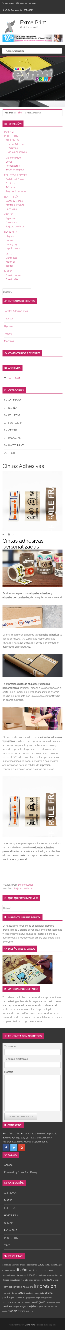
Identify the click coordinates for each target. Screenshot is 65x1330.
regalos (40, 1302)
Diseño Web (12, 279)
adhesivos (6, 1265)
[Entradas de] (5, 534)
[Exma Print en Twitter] (13, 1147)
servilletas (8, 1306)
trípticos (22, 1311)
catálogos (57, 1265)
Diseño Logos (13, 275)
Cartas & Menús (14, 201)
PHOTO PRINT (12, 136)
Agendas (10, 218)
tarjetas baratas (43, 1307)
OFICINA (8, 214)
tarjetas (32, 1306)
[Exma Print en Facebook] (6, 1147)
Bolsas (9, 240)
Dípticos (10, 183)
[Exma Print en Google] (21, 1147)
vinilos (30, 1311)
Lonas (9, 161)
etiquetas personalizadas (35, 1280)
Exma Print (30, 1325)
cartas (41, 1264)
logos (21, 1292)
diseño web (21, 1275)
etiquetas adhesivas (44, 1275)
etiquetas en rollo (17, 1280)
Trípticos (10, 187)
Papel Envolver (14, 248)
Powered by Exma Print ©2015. (21, 1172)
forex (57, 1280)
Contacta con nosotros (21, 1116)
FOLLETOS (14, 415)
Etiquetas (11, 236)
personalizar (9, 1302)
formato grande (12, 1286)
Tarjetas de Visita (15, 226)
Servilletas (11, 209)
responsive (50, 1302)
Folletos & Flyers (15, 179)
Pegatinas (13, 148)
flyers (50, 1279)
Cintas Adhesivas (17, 144)
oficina (48, 1292)
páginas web (30, 1302)
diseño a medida (37, 1270)
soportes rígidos (21, 1307)
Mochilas (11, 261)
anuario (23, 1265)
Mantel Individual (15, 205)
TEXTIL (8, 254)
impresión (45, 1286)
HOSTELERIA (15, 422)
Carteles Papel (13, 157)
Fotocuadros (13, 165)
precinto (20, 1302)
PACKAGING (10, 232)
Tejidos (10, 265)
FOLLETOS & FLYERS (15, 175)
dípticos (30, 1275)
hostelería (28, 1287)
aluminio (15, 1265)
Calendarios (12, 222)
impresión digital (9, 1293)
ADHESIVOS (12, 140)
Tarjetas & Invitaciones (18, 191)
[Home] (19, 112)
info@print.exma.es (27, 3)
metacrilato (39, 1293)
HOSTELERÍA (11, 197)
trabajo (12, 1311)
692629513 (9, 3)
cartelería (49, 1265)
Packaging (11, 244)
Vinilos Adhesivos (17, 152)
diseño (21, 1269)
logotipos (29, 1293)
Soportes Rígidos (15, 169)
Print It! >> (9, 132)
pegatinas (30, 1298)
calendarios (32, 1265)
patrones (21, 1297)
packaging (8, 1297)
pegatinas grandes (44, 1298)
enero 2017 (14, 378)
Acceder (8, 1165)
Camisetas (11, 257)
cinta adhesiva (8, 1270)
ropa (58, 1302)
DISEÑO (8, 271)
